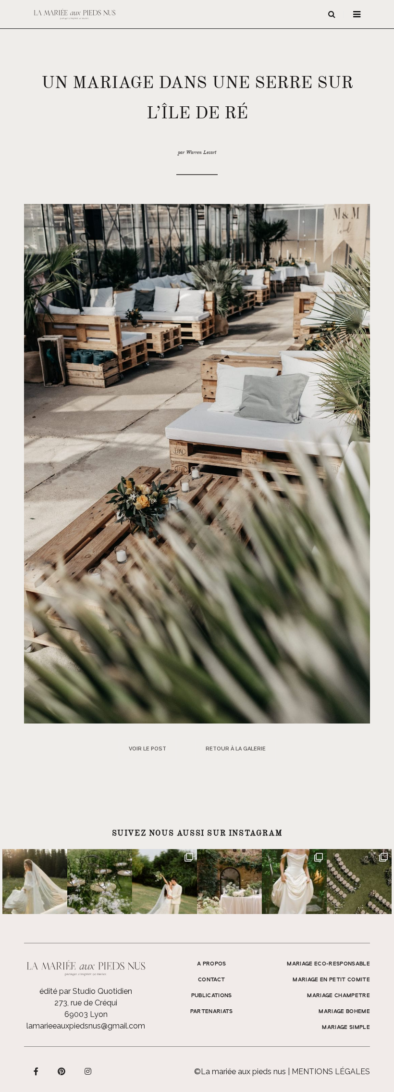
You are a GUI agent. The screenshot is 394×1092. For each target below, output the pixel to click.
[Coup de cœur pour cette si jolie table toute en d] (229, 881)
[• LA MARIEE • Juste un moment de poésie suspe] (34, 881)
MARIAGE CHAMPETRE (338, 995)
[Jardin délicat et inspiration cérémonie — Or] (359, 881)
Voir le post (147, 749)
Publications (211, 995)
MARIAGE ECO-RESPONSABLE (328, 964)
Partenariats (211, 1011)
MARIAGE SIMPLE (346, 1027)
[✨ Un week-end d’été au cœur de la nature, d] (164, 881)
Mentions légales (331, 1071)
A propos (211, 964)
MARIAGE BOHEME (344, 1011)
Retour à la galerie (236, 749)
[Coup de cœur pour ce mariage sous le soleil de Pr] (294, 881)
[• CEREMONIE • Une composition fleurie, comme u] (99, 881)
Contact (211, 980)
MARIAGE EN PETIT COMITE (331, 980)
